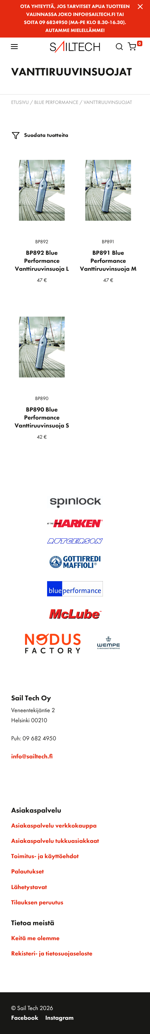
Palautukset (27, 872)
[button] (14, 46)
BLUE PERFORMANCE (56, 102)
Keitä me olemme (35, 938)
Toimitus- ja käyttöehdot (44, 856)
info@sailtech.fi (32, 756)
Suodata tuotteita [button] (45, 135)
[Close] (140, 6)
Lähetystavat (29, 887)
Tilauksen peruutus (37, 902)
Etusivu (20, 102)
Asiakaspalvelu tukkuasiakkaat (55, 841)
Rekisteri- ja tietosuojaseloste (51, 954)
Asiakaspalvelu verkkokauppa (54, 826)
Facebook (24, 1018)
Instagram (59, 1018)
